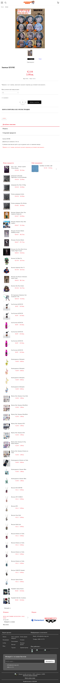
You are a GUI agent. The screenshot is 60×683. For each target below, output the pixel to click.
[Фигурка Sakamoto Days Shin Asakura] (6, 224)
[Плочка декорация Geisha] (6, 196)
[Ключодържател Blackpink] (6, 362)
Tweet (40, 59)
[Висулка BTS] (6, 508)
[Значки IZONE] (30, 48)
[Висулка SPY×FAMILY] (6, 499)
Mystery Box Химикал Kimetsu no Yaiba (19, 451)
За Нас (4, 643)
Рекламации (6, 639)
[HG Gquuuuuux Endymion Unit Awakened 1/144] (6, 297)
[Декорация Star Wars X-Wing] (6, 187)
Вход (4, 646)
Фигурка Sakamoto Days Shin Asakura (18, 222)
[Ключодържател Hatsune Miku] (6, 472)
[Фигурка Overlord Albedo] (6, 242)
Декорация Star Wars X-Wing (18, 185)
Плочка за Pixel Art (46, 165)
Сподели (31, 59)
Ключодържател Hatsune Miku (18, 469)
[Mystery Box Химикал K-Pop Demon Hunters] (6, 444)
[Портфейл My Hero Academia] (6, 600)
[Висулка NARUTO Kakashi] (6, 573)
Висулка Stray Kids (16, 515)
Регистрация (14, 641)
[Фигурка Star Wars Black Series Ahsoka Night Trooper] (6, 251)
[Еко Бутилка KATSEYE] (6, 307)
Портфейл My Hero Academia (18, 597)
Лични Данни (23, 636)
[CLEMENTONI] (38, 620)
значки (4, 118)
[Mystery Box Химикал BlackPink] (6, 407)
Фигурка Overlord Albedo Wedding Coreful (17, 231)
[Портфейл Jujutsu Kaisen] (6, 591)
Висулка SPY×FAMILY (17, 497)
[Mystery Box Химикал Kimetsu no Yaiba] (6, 453)
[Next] (56, 169)
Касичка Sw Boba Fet (16, 258)
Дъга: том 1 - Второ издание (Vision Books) (18, 167)
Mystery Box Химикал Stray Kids (19, 396)
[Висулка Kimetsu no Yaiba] (6, 536)
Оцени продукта (30, 62)
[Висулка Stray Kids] (6, 518)
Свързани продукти (9, 133)
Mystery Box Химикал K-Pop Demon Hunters (18, 442)
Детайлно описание (9, 124)
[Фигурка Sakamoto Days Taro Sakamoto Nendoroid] (6, 215)
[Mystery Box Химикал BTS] (6, 426)
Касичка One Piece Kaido (17, 285)
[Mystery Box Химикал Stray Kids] (6, 398)
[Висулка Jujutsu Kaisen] (6, 582)
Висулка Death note (16, 524)
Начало (4, 636)
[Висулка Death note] (6, 527)
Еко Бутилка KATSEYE (17, 304)
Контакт (13, 644)
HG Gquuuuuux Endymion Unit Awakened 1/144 (19, 295)
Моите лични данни (30, 678)
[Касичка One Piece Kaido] (6, 288)
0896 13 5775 (41, 639)
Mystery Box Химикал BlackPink (19, 405)
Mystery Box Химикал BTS (18, 423)
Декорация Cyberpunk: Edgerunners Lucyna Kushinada (18, 176)
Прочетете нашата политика (30, 675)
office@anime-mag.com (43, 636)
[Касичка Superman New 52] (6, 270)
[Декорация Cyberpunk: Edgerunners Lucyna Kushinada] (6, 178)
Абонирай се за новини (9, 621)
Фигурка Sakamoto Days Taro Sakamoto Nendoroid (18, 213)
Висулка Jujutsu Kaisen (17, 579)
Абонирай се (7, 608)
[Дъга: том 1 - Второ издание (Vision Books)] (6, 169)
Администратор (24, 647)
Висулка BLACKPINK (16, 487)
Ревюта (5, 128)
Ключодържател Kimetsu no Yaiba (19, 460)
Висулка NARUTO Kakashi (18, 570)
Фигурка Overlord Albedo (17, 240)
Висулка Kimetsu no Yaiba (17, 533)
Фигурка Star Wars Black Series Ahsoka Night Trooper (19, 250)
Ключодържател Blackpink (17, 359)
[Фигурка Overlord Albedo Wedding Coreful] (6, 233)
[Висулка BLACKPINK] (6, 490)
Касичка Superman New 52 (18, 267)
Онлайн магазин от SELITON (30, 681)
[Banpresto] (50, 620)
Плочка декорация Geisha (17, 194)
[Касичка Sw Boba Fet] (6, 261)
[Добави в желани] (56, 97)
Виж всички (6, 624)
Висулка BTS (14, 506)
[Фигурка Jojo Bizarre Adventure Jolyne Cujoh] (6, 279)
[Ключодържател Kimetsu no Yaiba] (6, 463)
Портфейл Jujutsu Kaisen (17, 588)
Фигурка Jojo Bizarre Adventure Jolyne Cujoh (19, 277)
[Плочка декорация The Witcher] (6, 206)
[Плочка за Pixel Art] (35, 168)
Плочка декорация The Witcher (19, 203)
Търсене (13, 647)
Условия (22, 639)
